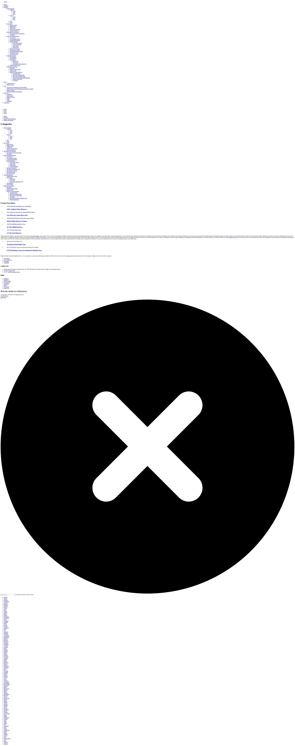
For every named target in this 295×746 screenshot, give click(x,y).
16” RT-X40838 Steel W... (15, 227)
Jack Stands (13, 60)
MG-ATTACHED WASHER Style (21, 77)
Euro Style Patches (17, 43)
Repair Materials (14, 42)
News (5, 82)
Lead (14, 11)
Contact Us (6, 102)
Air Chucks (12, 37)
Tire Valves (9, 24)
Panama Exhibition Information (14, 91)
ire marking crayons (232, 237)
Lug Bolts (15, 80)
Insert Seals (15, 46)
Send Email (3, 297)
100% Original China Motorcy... (17, 209)
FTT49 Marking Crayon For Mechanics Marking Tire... (24, 250)
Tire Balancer (13, 58)
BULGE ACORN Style (19, 75)
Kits (11, 21)
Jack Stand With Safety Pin (19, 64)
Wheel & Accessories (12, 66)
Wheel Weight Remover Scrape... (17, 221)
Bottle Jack (15, 61)
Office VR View (11, 97)
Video (8, 100)
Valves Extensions (14, 30)
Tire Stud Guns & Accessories (17, 33)
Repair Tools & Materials (13, 36)
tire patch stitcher (35, 236)
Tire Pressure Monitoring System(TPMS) (17, 87)
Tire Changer (13, 57)
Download (6, 286)
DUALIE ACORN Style (19, 76)
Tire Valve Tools (14, 54)
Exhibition (9, 101)
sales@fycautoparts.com (14, 272)
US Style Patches (17, 44)
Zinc (14, 14)
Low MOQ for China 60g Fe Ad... (17, 215)
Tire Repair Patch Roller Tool (16, 244)
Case (5, 86)
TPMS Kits (12, 28)
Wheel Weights (10, 8)
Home (5, 4)
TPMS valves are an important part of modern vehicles (20, 89)
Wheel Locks (13, 71)
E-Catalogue (7, 282)
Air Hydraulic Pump (15, 39)
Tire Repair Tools (14, 53)
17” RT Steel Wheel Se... (14, 233)
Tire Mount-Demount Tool (16, 51)
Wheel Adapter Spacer (15, 69)
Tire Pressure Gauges (15, 50)
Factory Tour (10, 95)
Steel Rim (12, 68)
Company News (11, 83)
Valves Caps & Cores (15, 29)
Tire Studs (12, 35)
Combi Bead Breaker (15, 40)
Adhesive (12, 10)
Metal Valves (13, 26)
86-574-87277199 (10, 270)
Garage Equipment (11, 55)
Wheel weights (10, 90)
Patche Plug (16, 47)
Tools (11, 22)
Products (6, 7)
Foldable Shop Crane (15, 65)
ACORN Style (16, 73)
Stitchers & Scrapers (15, 48)
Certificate (9, 94)
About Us (6, 93)
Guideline (6, 6)
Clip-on (12, 15)
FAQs (8, 98)
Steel (14, 12)
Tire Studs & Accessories (13, 32)
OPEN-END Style (17, 79)
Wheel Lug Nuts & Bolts (16, 72)
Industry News (10, 84)
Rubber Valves (13, 25)
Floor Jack (15, 62)
